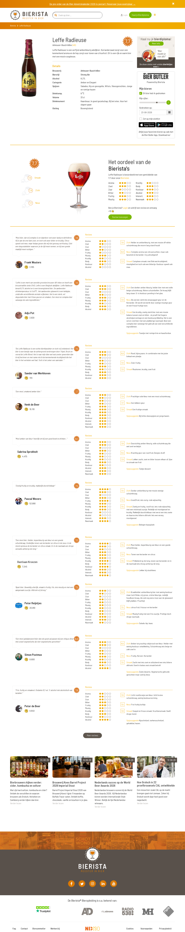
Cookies (130, 928)
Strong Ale (85, 74)
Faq (14, 928)
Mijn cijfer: (143, 98)
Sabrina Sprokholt (27, 451)
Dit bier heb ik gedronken (154, 93)
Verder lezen (15, 803)
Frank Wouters (33, 262)
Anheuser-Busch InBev (90, 70)
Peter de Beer (32, 706)
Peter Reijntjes (33, 603)
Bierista (13, 25)
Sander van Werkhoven (37, 373)
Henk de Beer (32, 404)
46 (74, 45)
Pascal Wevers (33, 498)
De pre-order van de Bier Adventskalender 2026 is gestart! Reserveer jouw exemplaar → (92, 4)
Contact (24, 928)
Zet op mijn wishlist (151, 118)
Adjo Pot (29, 313)
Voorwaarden (146, 928)
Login (125, 15)
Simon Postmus (33, 654)
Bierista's (125, 177)
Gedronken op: (145, 107)
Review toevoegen (120, 217)
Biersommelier (39, 928)
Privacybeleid (165, 928)
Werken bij (55, 928)
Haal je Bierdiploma (140, 14)
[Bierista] (27, 15)
